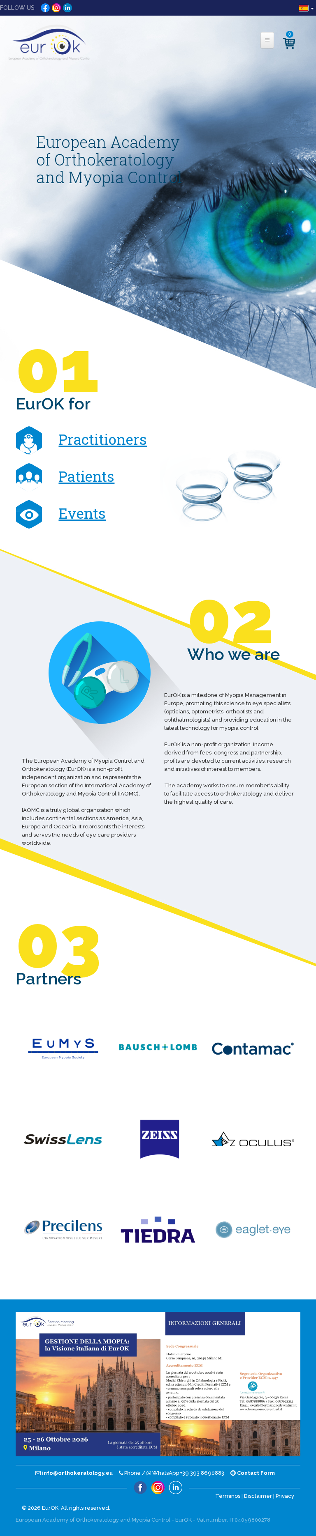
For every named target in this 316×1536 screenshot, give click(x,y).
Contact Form (255, 1473)
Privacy (285, 1496)
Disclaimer (258, 1496)
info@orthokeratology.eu (77, 1473)
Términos (227, 1496)
